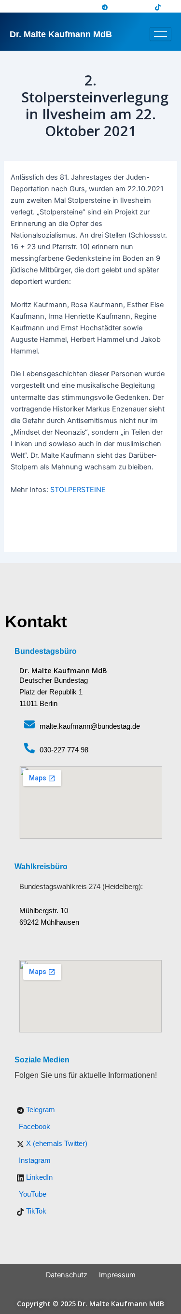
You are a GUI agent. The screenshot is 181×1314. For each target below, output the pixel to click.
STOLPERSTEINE (78, 489)
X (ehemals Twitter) (55, 1143)
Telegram (39, 1110)
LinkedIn (38, 1177)
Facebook (33, 1126)
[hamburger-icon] (160, 34)
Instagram (34, 1160)
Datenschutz (66, 1275)
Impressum (117, 1275)
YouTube (31, 1194)
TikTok (35, 1211)
